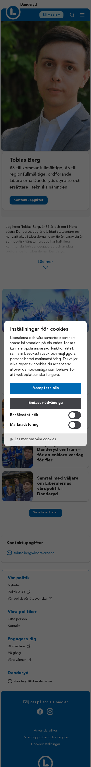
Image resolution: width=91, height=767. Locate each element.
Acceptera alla (45, 388)
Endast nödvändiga (45, 403)
